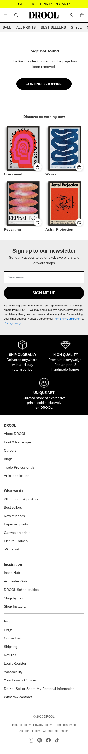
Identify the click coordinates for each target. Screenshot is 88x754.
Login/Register (15, 663)
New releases (14, 516)
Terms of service (65, 725)
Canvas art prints (17, 533)
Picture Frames (16, 541)
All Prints (26, 27)
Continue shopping (44, 84)
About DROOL (15, 434)
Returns (10, 655)
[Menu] (5, 15)
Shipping (10, 647)
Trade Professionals (19, 467)
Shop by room (15, 598)
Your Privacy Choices (20, 680)
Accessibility (13, 672)
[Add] (38, 167)
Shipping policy (29, 731)
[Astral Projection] (64, 203)
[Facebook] (48, 740)
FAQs (8, 630)
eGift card (11, 549)
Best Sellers (53, 27)
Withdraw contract (18, 697)
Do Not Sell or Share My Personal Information (39, 689)
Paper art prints (16, 524)
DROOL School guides (21, 589)
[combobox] (16, 15)
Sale (7, 27)
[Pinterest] (40, 740)
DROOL (49, 716)
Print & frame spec (18, 442)
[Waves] (64, 148)
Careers (10, 450)
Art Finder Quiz (15, 581)
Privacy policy (42, 725)
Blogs (8, 459)
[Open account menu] (71, 15)
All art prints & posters (21, 499)
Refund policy (21, 725)
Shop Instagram (16, 606)
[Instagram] (31, 740)
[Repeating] (23, 203)
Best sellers (13, 507)
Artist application (16, 476)
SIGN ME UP (44, 293)
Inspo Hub (12, 573)
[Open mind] (23, 148)
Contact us (12, 638)
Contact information (56, 731)
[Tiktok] (57, 740)
